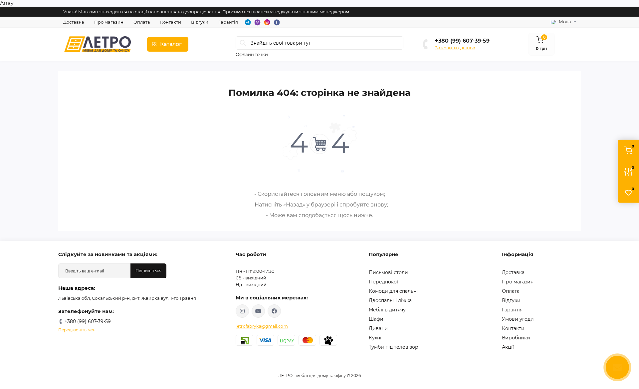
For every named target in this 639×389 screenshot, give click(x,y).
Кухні (375, 338)
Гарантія (228, 22)
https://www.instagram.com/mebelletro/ (242, 311)
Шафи (376, 319)
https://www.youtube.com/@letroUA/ (258, 311)
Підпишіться (148, 270)
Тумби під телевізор (393, 347)
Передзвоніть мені (77, 329)
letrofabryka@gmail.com (262, 326)
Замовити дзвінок (455, 47)
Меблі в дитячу (387, 310)
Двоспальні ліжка (390, 300)
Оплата (141, 22)
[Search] (243, 43)
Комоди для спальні (393, 291)
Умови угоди (518, 319)
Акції (508, 347)
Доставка (73, 22)
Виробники (516, 338)
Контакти (170, 22)
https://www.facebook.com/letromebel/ (274, 311)
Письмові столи (388, 272)
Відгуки (199, 22)
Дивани (378, 328)
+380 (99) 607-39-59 (462, 41)
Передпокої (383, 282)
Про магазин (108, 22)
